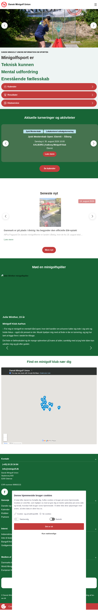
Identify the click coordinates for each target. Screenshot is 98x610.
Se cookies (46, 514)
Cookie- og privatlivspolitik (27, 514)
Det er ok (49, 526)
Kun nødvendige (49, 534)
